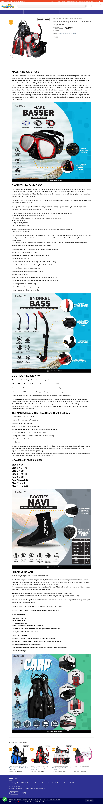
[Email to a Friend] (57, 37)
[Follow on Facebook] (94, 1)
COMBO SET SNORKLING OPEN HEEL (72, 18)
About (51, 1)
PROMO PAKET (57, 18)
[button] (88, 6)
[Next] (93, 760)
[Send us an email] (99, 1)
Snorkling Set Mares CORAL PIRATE (83, 768)
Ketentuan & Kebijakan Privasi (86, 1)
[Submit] (85, 6)
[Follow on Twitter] (97, 1)
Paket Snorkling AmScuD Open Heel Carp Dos (61, 768)
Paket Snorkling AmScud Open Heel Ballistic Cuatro (40, 768)
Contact (63, 1)
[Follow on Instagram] (96, 1)
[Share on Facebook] (54, 37)
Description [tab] (14, 66)
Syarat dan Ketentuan (72, 1)
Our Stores (57, 1)
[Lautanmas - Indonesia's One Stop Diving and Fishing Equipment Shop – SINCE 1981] (8, 6)
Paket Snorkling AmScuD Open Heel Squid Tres (18, 768)
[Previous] (9, 760)
